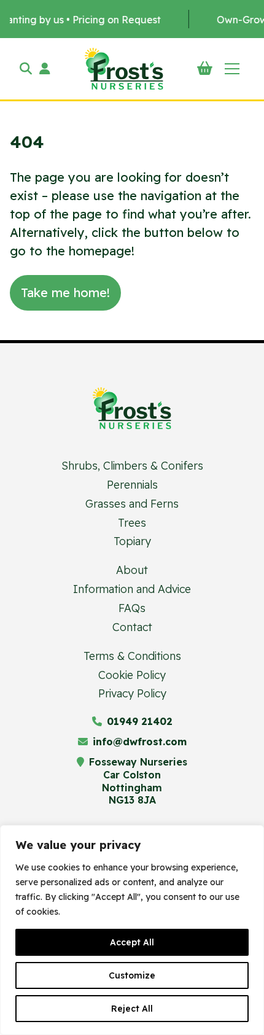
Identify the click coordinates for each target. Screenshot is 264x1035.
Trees (132, 522)
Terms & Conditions (132, 655)
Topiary (132, 541)
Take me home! (65, 292)
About (132, 569)
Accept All (132, 942)
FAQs (132, 607)
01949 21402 (140, 721)
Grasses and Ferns (132, 503)
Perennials (132, 484)
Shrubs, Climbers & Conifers (132, 465)
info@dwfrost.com (140, 741)
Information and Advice (132, 588)
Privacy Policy (132, 693)
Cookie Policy (132, 674)
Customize (132, 975)
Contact (132, 627)
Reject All (132, 1008)
